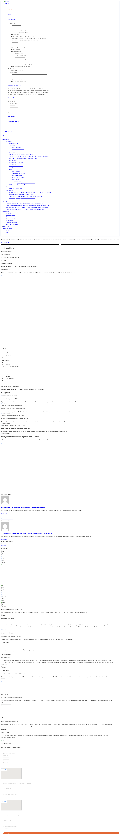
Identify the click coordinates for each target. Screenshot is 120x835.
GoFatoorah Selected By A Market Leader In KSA (21, 194)
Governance (9, 141)
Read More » (4, 513)
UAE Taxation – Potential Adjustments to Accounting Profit (23, 158)
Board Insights (12, 152)
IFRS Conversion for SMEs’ (20, 151)
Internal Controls (16, 179)
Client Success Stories (8, 201)
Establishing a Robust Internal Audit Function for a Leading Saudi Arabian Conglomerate (27, 207)
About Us (5, 137)
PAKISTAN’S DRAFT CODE (18, 173)
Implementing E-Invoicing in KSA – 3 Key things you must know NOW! (25, 196)
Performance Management (12, 224)
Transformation (9, 190)
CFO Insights (17, 181)
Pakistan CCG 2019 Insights (18, 177)
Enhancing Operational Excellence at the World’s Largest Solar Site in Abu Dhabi (25, 209)
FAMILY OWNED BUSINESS (16, 162)
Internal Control (9, 213)
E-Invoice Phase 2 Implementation (17, 200)
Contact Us (6, 226)
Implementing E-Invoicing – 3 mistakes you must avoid (22, 198)
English (7, 230)
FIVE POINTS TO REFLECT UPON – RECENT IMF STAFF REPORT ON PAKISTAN (29, 156)
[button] (3, 545)
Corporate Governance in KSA (16, 166)
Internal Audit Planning (17, 147)
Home (4, 136)
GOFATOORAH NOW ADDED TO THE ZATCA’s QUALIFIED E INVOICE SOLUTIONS (30, 192)
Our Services (6, 211)
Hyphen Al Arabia (7, 228)
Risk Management (13, 169)
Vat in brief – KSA (13, 164)
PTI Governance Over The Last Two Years (19, 185)
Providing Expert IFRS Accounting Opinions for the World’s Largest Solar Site (24, 203)
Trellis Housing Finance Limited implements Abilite (21, 154)
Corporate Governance (11, 222)
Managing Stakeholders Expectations (26, 183)
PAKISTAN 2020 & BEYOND (16, 188)
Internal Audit (12, 145)
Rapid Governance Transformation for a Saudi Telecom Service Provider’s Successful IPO (27, 205)
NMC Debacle (12, 160)
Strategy (8, 186)
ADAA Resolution (13, 168)
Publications (6, 139)
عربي (7, 232)
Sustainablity (9, 217)
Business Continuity (10, 218)
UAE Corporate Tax (13, 143)
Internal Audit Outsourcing (18, 149)
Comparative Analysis (17, 175)
